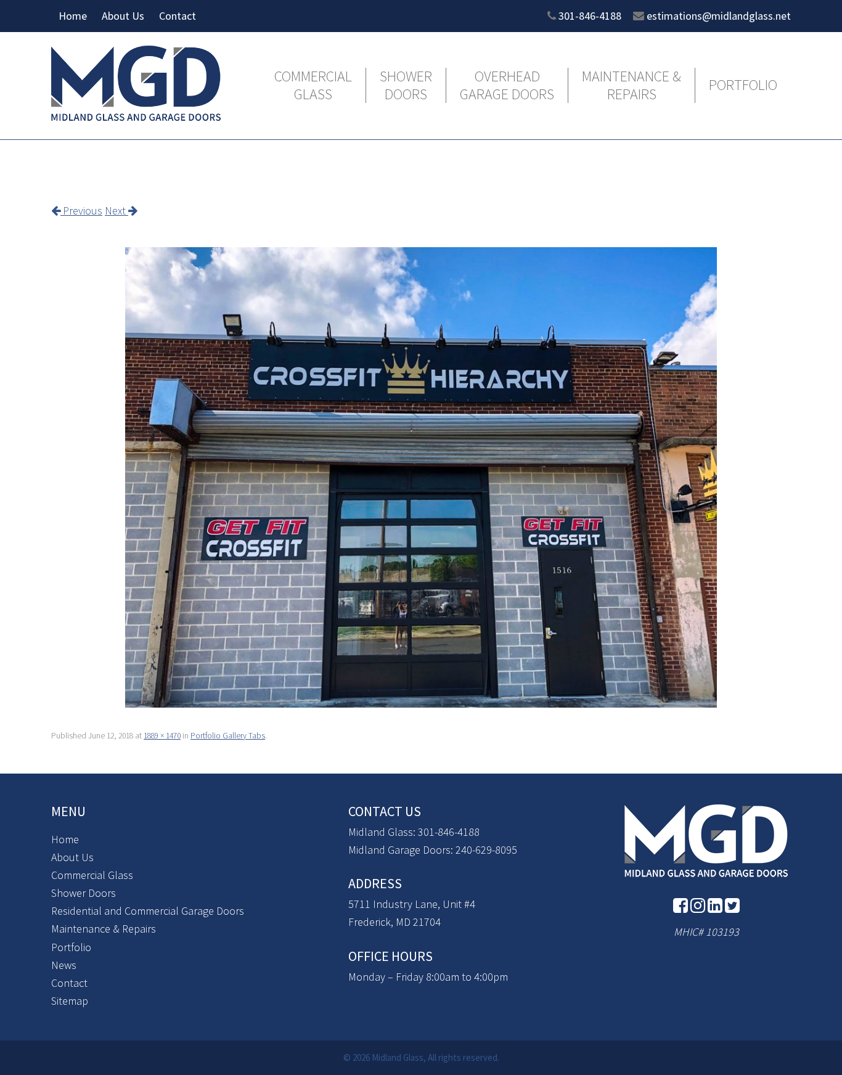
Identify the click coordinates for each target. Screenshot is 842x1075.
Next (116, 210)
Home (73, 16)
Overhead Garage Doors (507, 86)
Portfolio (743, 85)
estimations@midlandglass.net (719, 16)
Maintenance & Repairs (631, 86)
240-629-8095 (486, 850)
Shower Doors (406, 86)
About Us (123, 16)
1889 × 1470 (162, 735)
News (63, 965)
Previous (81, 210)
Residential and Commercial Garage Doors (147, 911)
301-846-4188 (589, 16)
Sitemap (69, 1001)
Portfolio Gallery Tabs (227, 735)
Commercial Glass (313, 86)
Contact (177, 16)
